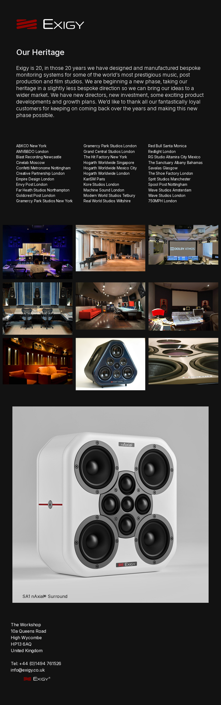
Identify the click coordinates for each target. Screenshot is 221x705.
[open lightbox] (37, 252)
